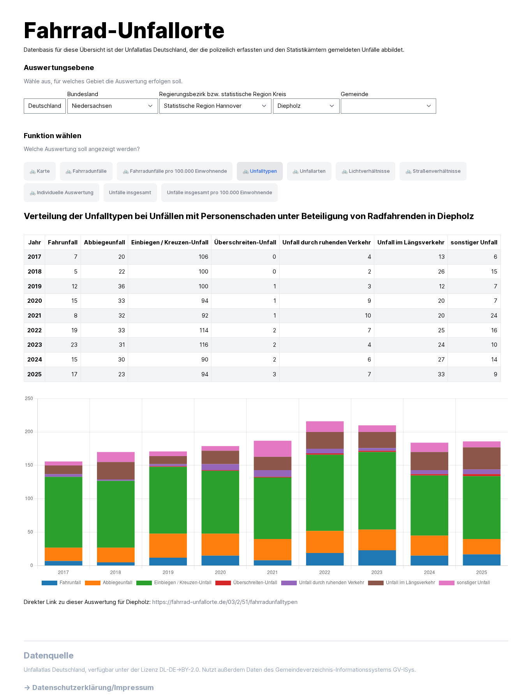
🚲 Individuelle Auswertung (61, 192)
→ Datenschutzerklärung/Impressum (89, 687)
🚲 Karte (40, 171)
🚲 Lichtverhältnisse (366, 171)
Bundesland (82, 94)
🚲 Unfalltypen (260, 171)
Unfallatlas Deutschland (155, 49)
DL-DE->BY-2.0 (179, 669)
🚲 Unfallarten (309, 171)
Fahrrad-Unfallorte (124, 30)
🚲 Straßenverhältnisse (433, 171)
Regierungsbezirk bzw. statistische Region (215, 94)
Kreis (279, 94)
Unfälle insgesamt (130, 192)
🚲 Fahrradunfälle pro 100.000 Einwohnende (175, 171)
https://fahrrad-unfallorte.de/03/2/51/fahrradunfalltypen (225, 602)
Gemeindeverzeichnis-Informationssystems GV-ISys (344, 669)
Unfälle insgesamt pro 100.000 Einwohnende (219, 192)
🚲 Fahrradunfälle (86, 171)
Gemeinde (354, 94)
